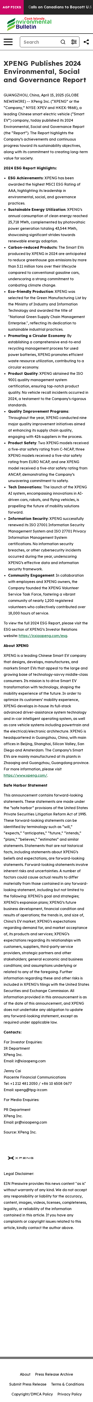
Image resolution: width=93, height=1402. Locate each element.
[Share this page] (86, 41)
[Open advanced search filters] (73, 42)
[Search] (63, 42)
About (25, 1374)
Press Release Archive (54, 1374)
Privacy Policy (69, 1394)
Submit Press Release (27, 1384)
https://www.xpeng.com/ (25, 775)
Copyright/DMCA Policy (32, 1394)
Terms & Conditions (67, 1384)
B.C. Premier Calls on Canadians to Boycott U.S (48, 7)
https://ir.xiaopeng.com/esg (43, 635)
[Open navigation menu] (8, 41)
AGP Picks (12, 7)
